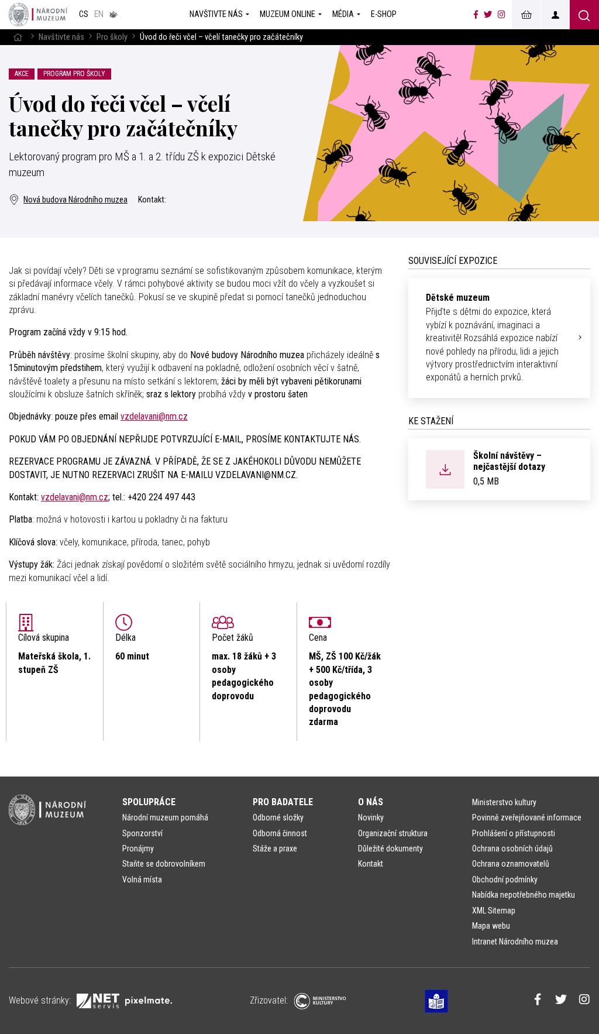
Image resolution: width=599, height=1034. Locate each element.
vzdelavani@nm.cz (154, 416)
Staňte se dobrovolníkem (163, 863)
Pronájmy (138, 848)
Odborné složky (278, 817)
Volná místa (142, 879)
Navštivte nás (61, 37)
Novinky (371, 817)
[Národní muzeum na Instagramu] (501, 15)
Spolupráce (148, 802)
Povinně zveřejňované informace (526, 817)
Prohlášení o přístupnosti (513, 833)
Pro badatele (283, 802)
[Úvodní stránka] (38, 14)
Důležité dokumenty (390, 848)
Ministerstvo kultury (504, 802)
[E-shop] (526, 14)
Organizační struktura (393, 833)
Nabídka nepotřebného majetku (523, 894)
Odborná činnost (280, 833)
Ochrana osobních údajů (512, 848)
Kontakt (370, 863)
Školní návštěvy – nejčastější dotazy (509, 461)
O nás (370, 802)
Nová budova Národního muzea (75, 200)
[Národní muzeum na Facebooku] (476, 15)
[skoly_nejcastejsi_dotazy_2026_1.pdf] (445, 468)
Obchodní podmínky (505, 879)
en (99, 14)
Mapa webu (491, 925)
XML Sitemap (493, 910)
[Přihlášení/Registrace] (555, 14)
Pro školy (112, 37)
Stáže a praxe (275, 848)
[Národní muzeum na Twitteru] (488, 15)
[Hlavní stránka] (17, 37)
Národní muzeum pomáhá (165, 817)
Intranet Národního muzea (515, 941)
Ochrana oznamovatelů (510, 863)
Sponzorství (142, 833)
